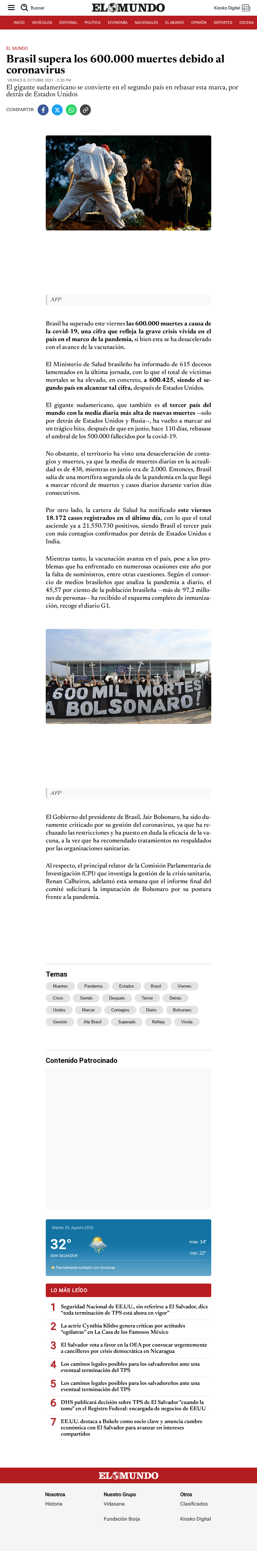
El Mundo (17, 48)
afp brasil (93, 1022)
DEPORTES (223, 22)
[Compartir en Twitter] (57, 109)
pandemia (93, 986)
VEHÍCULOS (42, 22)
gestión (60, 1022)
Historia (53, 1504)
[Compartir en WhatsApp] (71, 109)
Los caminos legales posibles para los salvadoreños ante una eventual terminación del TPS (130, 1368)
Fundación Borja (122, 1519)
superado (126, 1022)
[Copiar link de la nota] (85, 109)
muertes (60, 986)
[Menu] (11, 8)
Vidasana (114, 1504)
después (117, 998)
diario (151, 1010)
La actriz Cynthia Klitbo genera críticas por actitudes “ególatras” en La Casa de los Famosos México (123, 1329)
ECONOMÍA (118, 22)
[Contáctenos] (122, 1537)
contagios (120, 1010)
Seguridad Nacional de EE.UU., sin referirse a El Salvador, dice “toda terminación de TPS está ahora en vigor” (134, 1310)
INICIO (19, 22)
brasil (156, 986)
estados (126, 986)
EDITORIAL (68, 22)
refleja (158, 1022)
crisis (58, 998)
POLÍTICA (93, 22)
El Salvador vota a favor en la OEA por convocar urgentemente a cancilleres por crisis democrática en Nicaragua (134, 1348)
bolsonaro (182, 1010)
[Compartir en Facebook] (43, 109)
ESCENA (246, 22)
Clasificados (194, 1504)
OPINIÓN (199, 22)
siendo (86, 998)
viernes (184, 986)
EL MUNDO (174, 22)
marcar (88, 1010)
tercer (147, 998)
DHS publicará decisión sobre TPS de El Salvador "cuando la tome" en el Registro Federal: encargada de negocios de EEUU (133, 1406)
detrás (175, 998)
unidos (59, 1010)
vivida (186, 1022)
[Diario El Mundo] (128, 13)
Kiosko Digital (195, 1519)
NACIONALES (146, 22)
